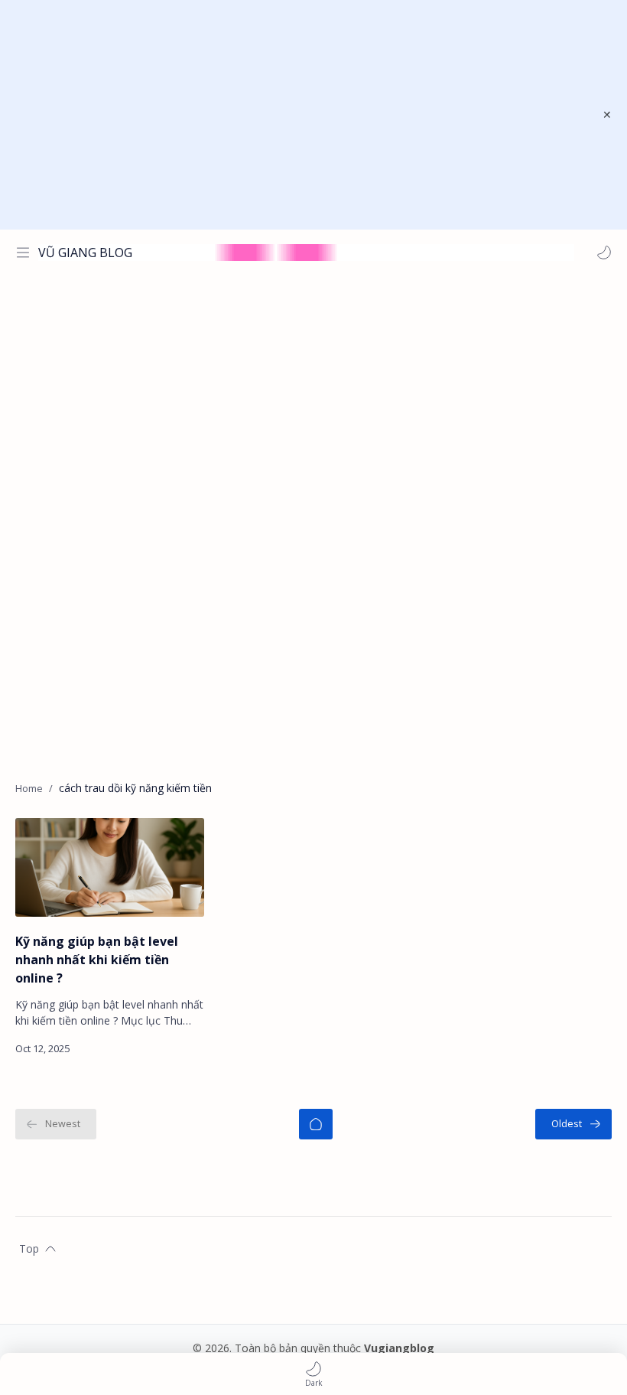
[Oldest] (573, 1124)
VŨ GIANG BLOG (85, 252)
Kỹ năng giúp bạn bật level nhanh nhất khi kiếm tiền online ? (96, 959)
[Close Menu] (607, 115)
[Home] (316, 1124)
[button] (604, 252)
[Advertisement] (303, 115)
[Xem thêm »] (177, 1048)
